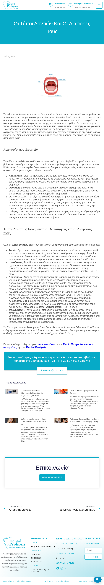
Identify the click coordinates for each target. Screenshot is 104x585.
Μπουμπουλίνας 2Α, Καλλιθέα (40, 570)
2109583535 (60, 3)
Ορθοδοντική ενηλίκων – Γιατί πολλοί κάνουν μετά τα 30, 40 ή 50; (35, 421)
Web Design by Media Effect (57, 581)
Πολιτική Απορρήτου (87, 581)
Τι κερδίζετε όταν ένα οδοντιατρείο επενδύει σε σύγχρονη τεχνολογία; (32, 393)
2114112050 (36, 558)
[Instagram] (61, 568)
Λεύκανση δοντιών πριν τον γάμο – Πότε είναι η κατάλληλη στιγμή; (84, 420)
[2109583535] (51, 5)
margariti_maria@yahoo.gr (43, 546)
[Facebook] (57, 568)
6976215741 (36, 561)
